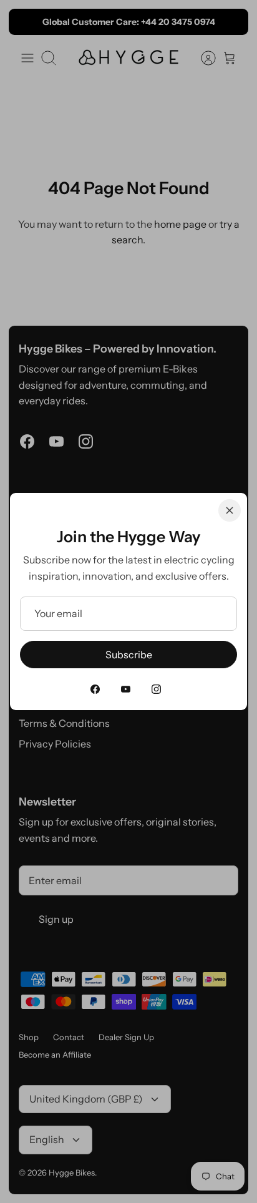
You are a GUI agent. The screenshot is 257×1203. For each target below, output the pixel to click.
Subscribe (128, 654)
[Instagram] (156, 689)
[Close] (229, 510)
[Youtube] (126, 689)
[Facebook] (95, 689)
